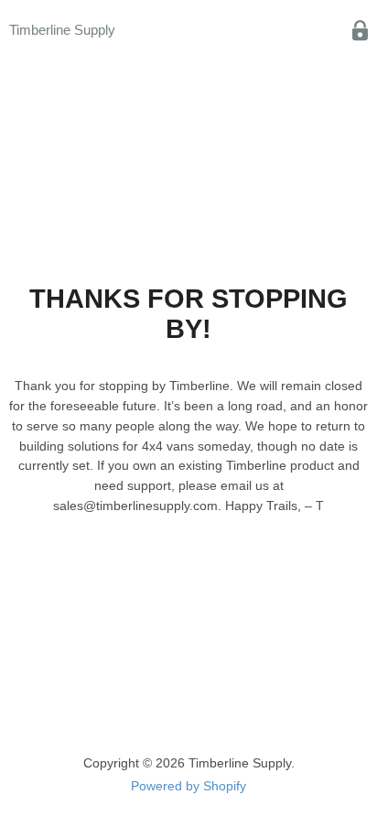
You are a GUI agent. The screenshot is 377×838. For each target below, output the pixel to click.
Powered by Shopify (188, 785)
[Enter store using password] (360, 31)
